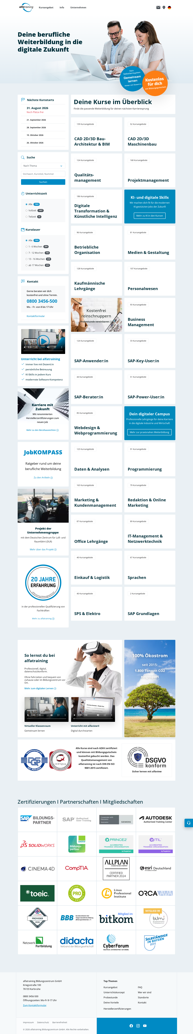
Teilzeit (32, 216)
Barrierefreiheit (59, 1022)
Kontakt (142, 1002)
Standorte (143, 997)
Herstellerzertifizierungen (117, 1008)
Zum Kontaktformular (34, 1005)
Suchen (43, 182)
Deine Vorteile (111, 1002)
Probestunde (111, 997)
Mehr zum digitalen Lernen (38, 688)
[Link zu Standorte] (163, 7)
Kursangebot (110, 987)
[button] (47, 7)
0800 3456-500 (30, 996)
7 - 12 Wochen (36, 252)
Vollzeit (32, 210)
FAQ (140, 987)
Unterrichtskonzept (114, 992)
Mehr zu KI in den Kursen (149, 215)
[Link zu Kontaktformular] (158, 7)
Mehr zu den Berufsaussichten (41, 430)
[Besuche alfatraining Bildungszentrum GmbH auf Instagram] (138, 1026)
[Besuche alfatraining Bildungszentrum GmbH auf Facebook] (131, 1026)
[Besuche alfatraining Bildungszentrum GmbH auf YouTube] (145, 1026)
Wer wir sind (144, 992)
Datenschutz (43, 1022)
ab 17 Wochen (36, 265)
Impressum (28, 1022)
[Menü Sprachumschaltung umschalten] (169, 7)
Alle (30, 204)
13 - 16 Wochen (37, 259)
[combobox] (43, 174)
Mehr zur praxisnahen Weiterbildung (149, 432)
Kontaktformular (36, 316)
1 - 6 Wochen (35, 246)
